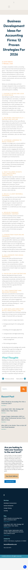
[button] (9, 7)
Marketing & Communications (10, 503)
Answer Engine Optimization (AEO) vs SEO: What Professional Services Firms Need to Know (13, 418)
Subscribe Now (10, 481)
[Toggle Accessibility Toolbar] (25, 567)
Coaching (6, 510)
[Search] (23, 389)
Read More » (3, 405)
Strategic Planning (8, 508)
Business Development (8, 505)
